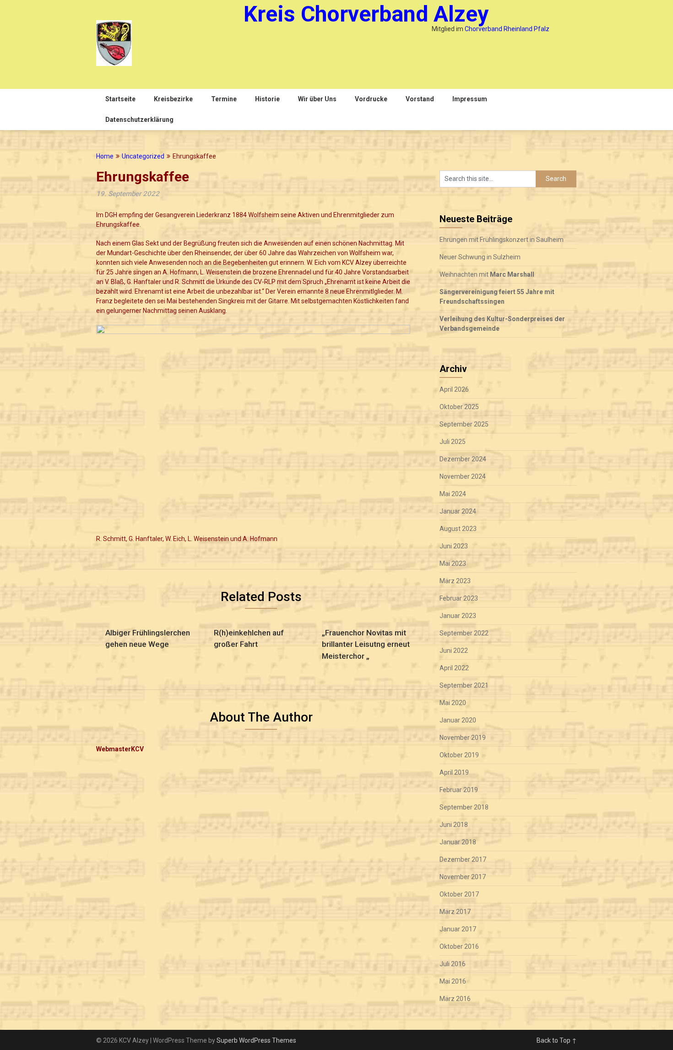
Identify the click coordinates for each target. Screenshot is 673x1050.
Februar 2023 (459, 598)
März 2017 (455, 911)
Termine (224, 99)
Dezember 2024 (463, 459)
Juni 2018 (454, 824)
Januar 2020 (458, 720)
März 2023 (455, 581)
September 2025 (464, 424)
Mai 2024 (453, 494)
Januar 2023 (458, 615)
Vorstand (420, 99)
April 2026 (454, 389)
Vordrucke (371, 99)
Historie (267, 99)
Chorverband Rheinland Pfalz (507, 29)
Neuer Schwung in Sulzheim (480, 257)
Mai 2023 (453, 563)
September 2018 (464, 807)
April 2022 (454, 668)
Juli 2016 (453, 964)
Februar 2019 (459, 789)
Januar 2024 (458, 511)
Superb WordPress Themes (256, 1040)
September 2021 (464, 685)
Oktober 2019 (459, 755)
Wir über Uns (317, 99)
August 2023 (458, 528)
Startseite (120, 99)
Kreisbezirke (173, 99)
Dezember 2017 (463, 859)
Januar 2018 (458, 842)
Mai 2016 (453, 981)
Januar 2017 (458, 929)
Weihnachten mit (487, 274)
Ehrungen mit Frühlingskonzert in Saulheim (502, 239)
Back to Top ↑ (557, 1040)
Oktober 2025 (459, 406)
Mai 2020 (453, 702)
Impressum (469, 99)
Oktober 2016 (459, 946)
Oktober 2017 (459, 894)
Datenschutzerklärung (139, 119)
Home (105, 156)
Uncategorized (143, 156)
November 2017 (463, 876)
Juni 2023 (454, 546)
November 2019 (463, 737)
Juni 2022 (454, 650)
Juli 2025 (453, 441)
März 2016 (455, 998)
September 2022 (464, 633)
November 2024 (463, 476)
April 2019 (454, 772)
